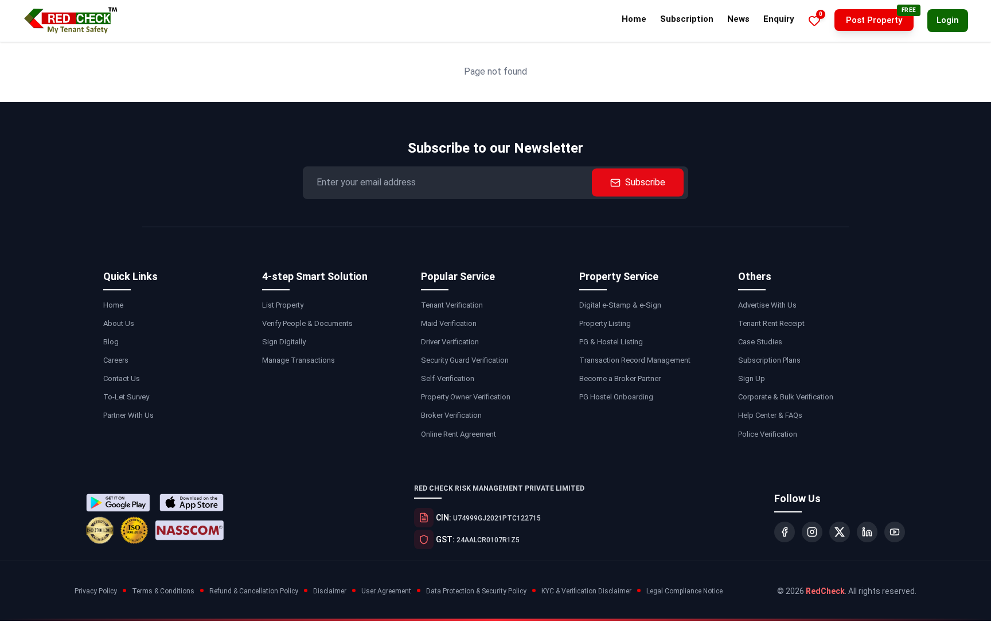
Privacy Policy (96, 591)
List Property (282, 305)
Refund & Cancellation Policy (253, 591)
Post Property (874, 20)
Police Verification (767, 434)
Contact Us (121, 378)
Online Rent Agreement (458, 434)
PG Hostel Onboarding (616, 397)
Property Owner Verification (465, 397)
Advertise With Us (767, 305)
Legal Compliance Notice (684, 591)
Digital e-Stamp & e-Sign (620, 305)
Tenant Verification (452, 305)
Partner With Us (128, 415)
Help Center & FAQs (770, 415)
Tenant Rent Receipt (771, 323)
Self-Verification (447, 378)
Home (634, 19)
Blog (111, 341)
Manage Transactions (298, 360)
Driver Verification (450, 341)
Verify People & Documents (307, 323)
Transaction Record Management (634, 360)
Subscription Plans (769, 360)
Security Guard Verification (465, 360)
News (738, 19)
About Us (118, 323)
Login (948, 20)
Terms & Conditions (163, 591)
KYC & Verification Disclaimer (586, 591)
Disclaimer (329, 591)
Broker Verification (451, 415)
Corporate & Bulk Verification (785, 397)
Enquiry (778, 19)
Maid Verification (449, 323)
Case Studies (760, 341)
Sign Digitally (284, 341)
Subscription (686, 19)
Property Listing (605, 323)
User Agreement (386, 591)
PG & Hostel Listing (611, 341)
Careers (115, 360)
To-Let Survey (126, 397)
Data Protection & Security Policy (476, 591)
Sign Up (751, 378)
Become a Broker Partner (620, 378)
